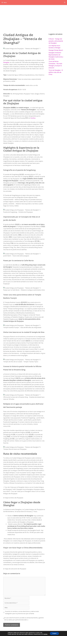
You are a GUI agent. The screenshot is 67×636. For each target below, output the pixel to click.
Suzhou (33, 118)
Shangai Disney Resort (56, 50)
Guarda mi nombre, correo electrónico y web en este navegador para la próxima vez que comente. (22, 612)
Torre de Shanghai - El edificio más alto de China (56, 72)
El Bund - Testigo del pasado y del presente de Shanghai (56, 41)
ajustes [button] (45, 634)
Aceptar (54, 633)
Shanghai (6, 62)
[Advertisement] (33, 17)
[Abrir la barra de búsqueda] (65, 2)
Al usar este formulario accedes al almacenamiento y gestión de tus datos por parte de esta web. (24, 619)
